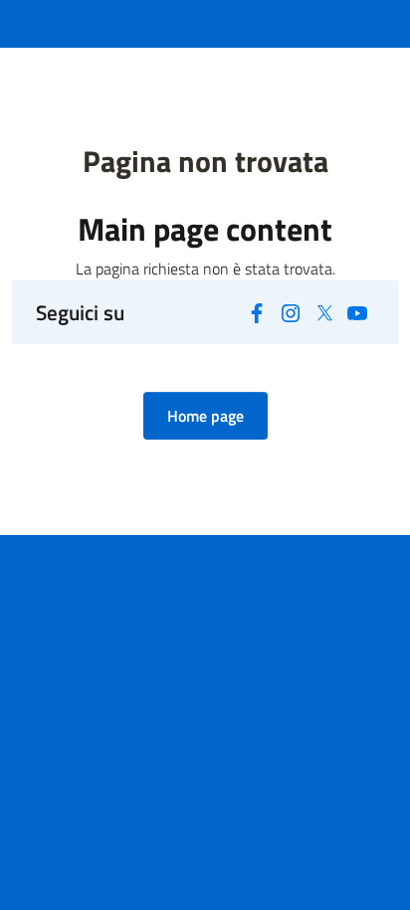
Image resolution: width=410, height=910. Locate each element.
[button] (205, 416)
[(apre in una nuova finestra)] (258, 311)
